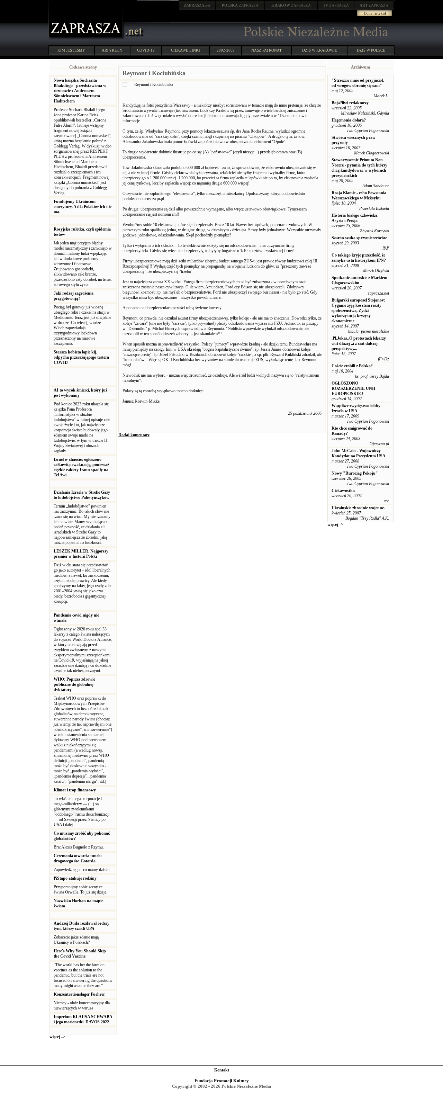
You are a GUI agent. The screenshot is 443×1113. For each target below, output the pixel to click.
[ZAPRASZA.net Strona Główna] (86, 38)
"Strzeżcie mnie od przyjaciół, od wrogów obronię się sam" (358, 83)
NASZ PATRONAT (266, 50)
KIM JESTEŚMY (71, 50)
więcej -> (57, 1036)
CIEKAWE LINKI (185, 50)
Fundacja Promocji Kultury (222, 1080)
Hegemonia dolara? (349, 120)
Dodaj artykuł (375, 13)
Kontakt (221, 1070)
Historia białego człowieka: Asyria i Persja (355, 218)
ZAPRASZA (240, 5)
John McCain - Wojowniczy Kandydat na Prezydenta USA (359, 453)
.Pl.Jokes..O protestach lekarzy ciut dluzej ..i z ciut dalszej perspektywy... (359, 343)
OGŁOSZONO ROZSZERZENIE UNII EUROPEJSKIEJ (354, 388)
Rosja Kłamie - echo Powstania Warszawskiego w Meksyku (359, 195)
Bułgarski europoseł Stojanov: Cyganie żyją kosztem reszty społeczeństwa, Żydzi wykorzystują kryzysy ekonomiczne (358, 310)
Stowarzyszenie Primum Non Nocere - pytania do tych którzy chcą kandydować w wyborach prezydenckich (359, 168)
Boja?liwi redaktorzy (350, 102)
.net (197, 5)
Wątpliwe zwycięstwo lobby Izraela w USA (356, 408)
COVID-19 (146, 50)
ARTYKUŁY (112, 50)
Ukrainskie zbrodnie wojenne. (358, 507)
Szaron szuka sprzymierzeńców (359, 237)
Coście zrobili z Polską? (352, 365)
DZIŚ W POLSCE (371, 50)
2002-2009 (226, 50)
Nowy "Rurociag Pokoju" (355, 473)
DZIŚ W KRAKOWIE (319, 50)
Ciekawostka (343, 490)
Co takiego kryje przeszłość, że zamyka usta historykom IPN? (359, 258)
